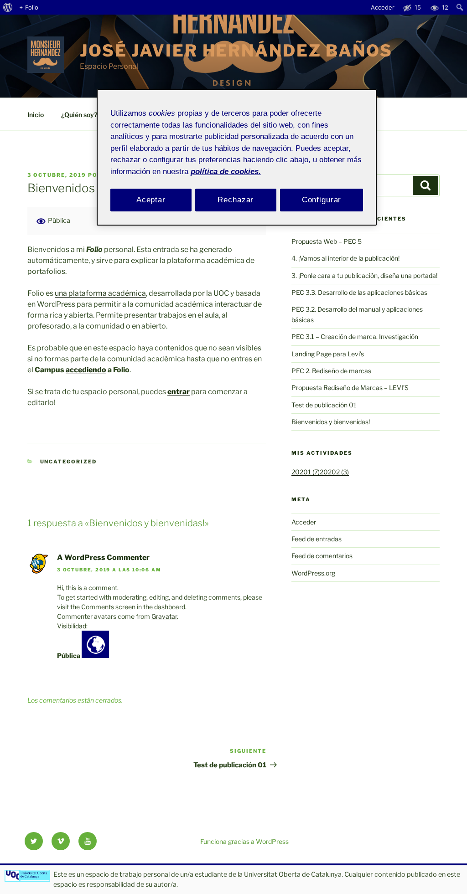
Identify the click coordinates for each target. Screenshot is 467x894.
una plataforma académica (100, 293)
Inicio (35, 114)
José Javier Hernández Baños (236, 51)
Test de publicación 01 (324, 405)
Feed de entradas (316, 539)
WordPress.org (313, 573)
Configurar (322, 199)
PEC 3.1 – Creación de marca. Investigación (354, 336)
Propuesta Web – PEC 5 (326, 241)
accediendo (86, 369)
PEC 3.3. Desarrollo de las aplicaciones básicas (359, 292)
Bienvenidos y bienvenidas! (330, 422)
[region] (237, 157)
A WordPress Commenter (103, 557)
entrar (178, 391)
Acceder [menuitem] (382, 7)
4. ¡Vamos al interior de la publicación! (345, 258)
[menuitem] (8, 7)
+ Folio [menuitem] (28, 7)
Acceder (303, 522)
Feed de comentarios (322, 556)
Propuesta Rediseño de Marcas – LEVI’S (350, 387)
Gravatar (164, 616)
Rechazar (236, 199)
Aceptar (151, 199)
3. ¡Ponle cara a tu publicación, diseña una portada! (364, 275)
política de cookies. (226, 171)
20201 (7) (305, 472)
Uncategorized (68, 461)
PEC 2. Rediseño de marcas (331, 371)
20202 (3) (334, 472)
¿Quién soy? (79, 114)
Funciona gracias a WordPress (244, 841)
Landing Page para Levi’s (327, 354)
